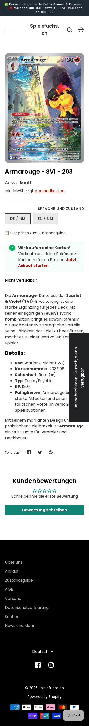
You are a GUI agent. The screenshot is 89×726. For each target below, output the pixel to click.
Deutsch (40, 651)
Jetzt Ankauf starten (47, 262)
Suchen (12, 617)
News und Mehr (20, 625)
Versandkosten (49, 191)
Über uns (13, 562)
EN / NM (45, 218)
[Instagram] (51, 665)
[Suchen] (69, 29)
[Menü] (8, 29)
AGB (9, 589)
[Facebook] (37, 665)
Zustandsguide (19, 580)
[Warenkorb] (81, 29)
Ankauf (12, 571)
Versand (13, 598)
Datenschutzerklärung (27, 607)
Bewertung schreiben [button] (44, 510)
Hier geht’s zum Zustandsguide (38, 232)
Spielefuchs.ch (44, 30)
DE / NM (17, 218)
